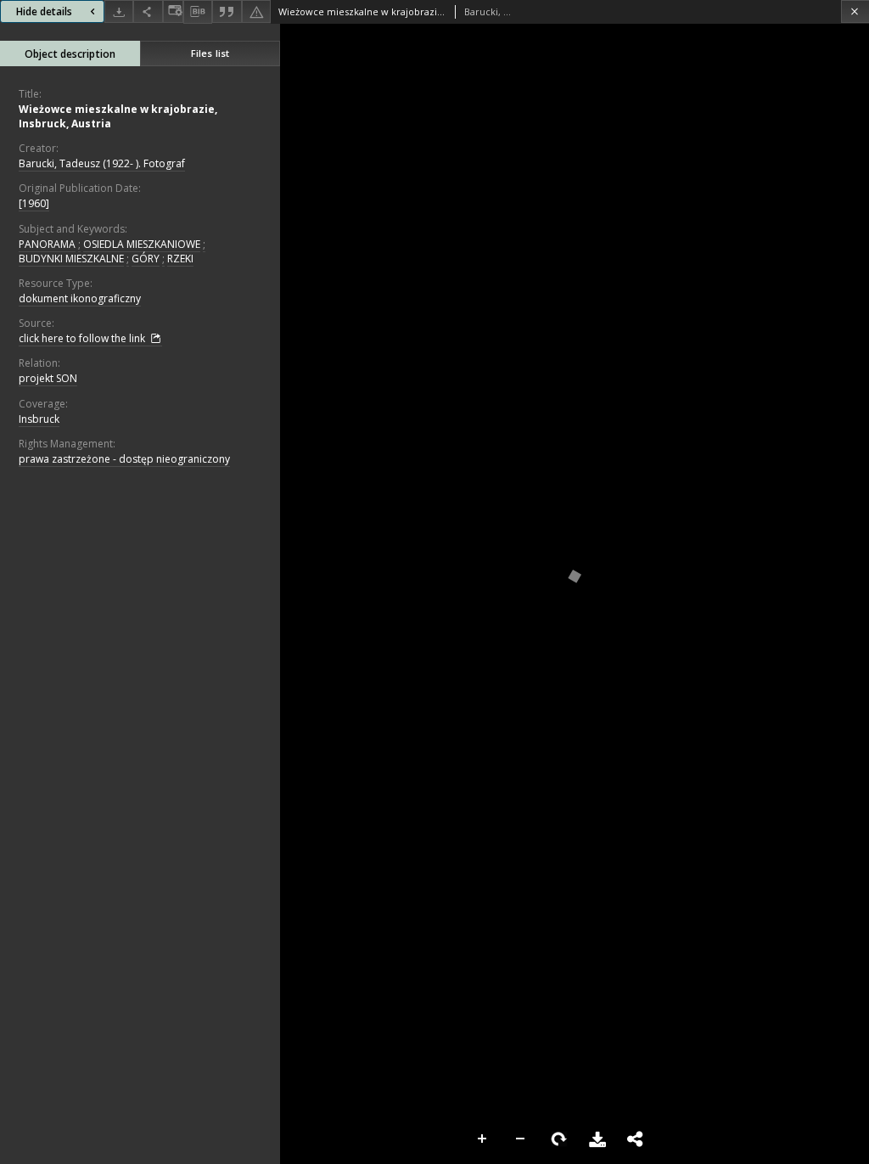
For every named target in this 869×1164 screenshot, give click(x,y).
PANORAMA (47, 244)
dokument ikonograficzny (80, 298)
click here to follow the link (83, 338)
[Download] (118, 11)
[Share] (147, 11)
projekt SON (48, 378)
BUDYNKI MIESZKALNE (71, 258)
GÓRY (146, 258)
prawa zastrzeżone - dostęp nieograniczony (124, 459)
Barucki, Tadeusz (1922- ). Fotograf (102, 163)
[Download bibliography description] (197, 12)
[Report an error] (256, 11)
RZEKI (180, 258)
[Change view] (173, 11)
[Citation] (226, 11)
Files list (210, 53)
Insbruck (39, 419)
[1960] (34, 203)
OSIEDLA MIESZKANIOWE (141, 244)
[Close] (855, 11)
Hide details (44, 11)
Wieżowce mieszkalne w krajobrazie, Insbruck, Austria (118, 116)
